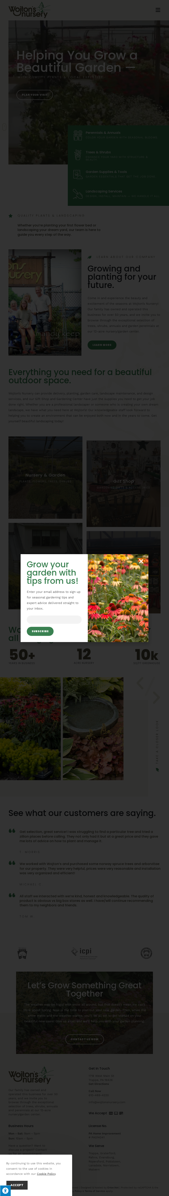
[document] (84, 598)
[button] (141, 561)
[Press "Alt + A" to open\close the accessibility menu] (5, 1190)
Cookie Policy (46, 1173)
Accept (17, 1185)
